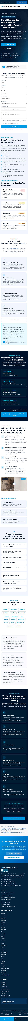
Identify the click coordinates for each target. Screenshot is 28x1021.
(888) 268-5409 (22, 2)
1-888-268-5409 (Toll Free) (9, 881)
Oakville (7, 616)
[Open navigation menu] (25, 6)
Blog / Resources (5, 991)
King (2, 959)
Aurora (6, 622)
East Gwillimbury (5, 968)
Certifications (4, 986)
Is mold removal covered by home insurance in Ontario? (12, 552)
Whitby (12, 622)
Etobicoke (18, 626)
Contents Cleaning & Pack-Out (8, 906)
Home (2, 13)
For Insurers (11, 1013)
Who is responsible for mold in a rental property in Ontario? (11, 582)
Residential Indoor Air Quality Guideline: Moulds (12, 832)
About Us (3, 982)
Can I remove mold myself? (10, 562)
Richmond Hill (21, 612)
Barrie (2, 947)
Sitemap (16, 1012)
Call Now (7, 1019)
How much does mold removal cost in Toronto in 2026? (12, 545)
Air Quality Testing (5, 902)
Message (5, 111)
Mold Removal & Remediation (8, 897)
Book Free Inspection (13, 857)
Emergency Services (5, 989)
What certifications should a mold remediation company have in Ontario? (12, 575)
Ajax (22, 616)
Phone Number (4, 90)
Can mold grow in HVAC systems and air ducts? (12, 589)
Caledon (3, 961)
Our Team (3, 984)
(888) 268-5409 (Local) (8, 879)
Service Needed (4, 101)
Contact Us (3, 993)
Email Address (4, 96)
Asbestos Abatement (6, 899)
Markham (5, 612)
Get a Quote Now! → (14, 126)
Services (6, 13)
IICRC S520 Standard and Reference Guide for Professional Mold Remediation (13, 829)
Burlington (15, 616)
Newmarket (21, 619)
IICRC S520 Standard (13, 248)
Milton (2, 963)
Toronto (5, 609)
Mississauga (13, 609)
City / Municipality (4, 106)
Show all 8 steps (15, 320)
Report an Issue (20, 1013)
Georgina (3, 966)
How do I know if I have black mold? (12, 557)
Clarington (3, 972)
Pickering (6, 619)
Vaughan (13, 612)
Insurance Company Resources (13, 818)
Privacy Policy (2, 1013)
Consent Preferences (25, 1013)
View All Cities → (5, 975)
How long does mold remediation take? (12, 568)
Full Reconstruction (5, 904)
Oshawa (13, 619)
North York (10, 626)
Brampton (22, 609)
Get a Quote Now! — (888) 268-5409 (14, 414)
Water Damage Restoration (7, 892)
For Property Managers (7, 1013)
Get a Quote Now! (5, 995)
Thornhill (3, 956)
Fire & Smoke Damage (6, 895)
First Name (3, 80)
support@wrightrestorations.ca (10, 883)
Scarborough (20, 622)
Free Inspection (7, 48)
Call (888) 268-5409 (9, 44)
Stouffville (3, 970)
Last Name (3, 85)
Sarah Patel (10, 66)
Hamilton (3, 941)
